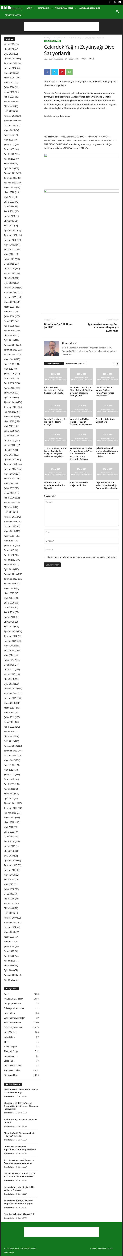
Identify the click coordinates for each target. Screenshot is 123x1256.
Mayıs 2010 (9, 875)
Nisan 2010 (9, 879)
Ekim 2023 (9, 106)
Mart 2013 (8, 712)
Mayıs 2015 (9, 588)
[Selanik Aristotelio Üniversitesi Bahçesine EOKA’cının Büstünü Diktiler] (107, 437)
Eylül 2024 (9, 54)
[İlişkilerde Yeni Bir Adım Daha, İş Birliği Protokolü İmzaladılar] (107, 471)
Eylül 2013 (9, 684)
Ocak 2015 (9, 607)
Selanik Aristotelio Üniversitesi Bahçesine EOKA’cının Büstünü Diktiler (107, 452)
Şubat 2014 (9, 660)
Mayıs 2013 (9, 703)
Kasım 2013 (9, 674)
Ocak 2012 (9, 779)
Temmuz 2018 (10, 407)
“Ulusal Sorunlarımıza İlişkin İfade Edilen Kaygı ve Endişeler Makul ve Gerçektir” (55, 452)
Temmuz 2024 (10, 63)
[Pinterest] (62, 72)
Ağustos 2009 (10, 918)
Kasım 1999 (9, 980)
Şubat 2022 (9, 202)
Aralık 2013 (9, 669)
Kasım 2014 (9, 617)
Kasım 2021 (9, 216)
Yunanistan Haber (64, 8)
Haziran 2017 (10, 469)
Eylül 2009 (9, 913)
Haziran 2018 (10, 412)
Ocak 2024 (9, 92)
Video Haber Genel (12, 1065)
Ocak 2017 (9, 493)
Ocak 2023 (9, 149)
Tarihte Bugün (10, 1046)
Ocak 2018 (9, 436)
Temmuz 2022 (10, 178)
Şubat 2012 (9, 774)
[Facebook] (110, 2)
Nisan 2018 (9, 421)
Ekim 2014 (9, 622)
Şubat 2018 (9, 431)
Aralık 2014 (9, 612)
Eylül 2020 (9, 283)
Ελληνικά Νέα (10, 1075)
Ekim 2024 (9, 49)
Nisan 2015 (9, 593)
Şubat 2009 (9, 946)
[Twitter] (115, 2)
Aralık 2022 (9, 154)
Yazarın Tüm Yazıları (75, 363)
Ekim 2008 (9, 965)
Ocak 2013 (9, 722)
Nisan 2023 (9, 135)
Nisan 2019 (9, 364)
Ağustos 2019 (10, 345)
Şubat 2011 (9, 832)
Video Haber (9, 1061)
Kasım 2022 (9, 159)
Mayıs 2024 (9, 73)
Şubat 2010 (9, 889)
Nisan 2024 (9, 78)
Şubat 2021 (9, 259)
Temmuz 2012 (10, 751)
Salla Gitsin (9, 1037)
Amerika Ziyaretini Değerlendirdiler (79, 484)
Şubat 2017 (9, 488)
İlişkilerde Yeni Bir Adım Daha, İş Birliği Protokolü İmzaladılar (107, 485)
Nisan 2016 (9, 536)
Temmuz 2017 (10, 464)
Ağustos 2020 (10, 288)
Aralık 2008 (9, 956)
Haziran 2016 (10, 526)
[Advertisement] (61, 26)
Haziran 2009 (10, 927)
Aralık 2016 (9, 498)
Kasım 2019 (9, 331)
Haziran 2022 (10, 183)
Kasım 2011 (9, 789)
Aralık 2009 (9, 899)
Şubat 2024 (9, 87)
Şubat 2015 (9, 603)
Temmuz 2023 (10, 120)
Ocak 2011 (9, 836)
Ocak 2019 (9, 378)
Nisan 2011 (9, 822)
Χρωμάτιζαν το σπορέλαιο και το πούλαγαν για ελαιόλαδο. (103, 327)
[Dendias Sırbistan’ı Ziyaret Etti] (107, 408)
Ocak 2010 (9, 894)
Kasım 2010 (9, 846)
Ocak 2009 (9, 951)
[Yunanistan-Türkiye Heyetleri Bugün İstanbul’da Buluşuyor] (81, 408)
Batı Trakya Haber (12, 1022)
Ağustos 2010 (10, 860)
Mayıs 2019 (9, 359)
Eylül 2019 (9, 340)
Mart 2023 (8, 140)
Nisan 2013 (9, 708)
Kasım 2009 (9, 903)
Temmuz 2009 (10, 922)
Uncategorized (10, 1056)
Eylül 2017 (9, 455)
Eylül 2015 (9, 569)
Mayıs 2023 (9, 130)
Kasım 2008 (9, 961)
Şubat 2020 (9, 316)
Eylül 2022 (9, 168)
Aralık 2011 (9, 784)
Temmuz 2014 (10, 636)
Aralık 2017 (9, 440)
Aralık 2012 (9, 727)
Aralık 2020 (9, 268)
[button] (117, 11)
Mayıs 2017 (9, 474)
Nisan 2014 (9, 650)
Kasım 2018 (9, 388)
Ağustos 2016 (10, 517)
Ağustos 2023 (10, 116)
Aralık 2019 (9, 326)
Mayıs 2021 (9, 245)
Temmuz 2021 (10, 235)
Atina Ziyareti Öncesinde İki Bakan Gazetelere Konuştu (54, 390)
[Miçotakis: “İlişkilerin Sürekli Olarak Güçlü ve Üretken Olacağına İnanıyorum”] (81, 376)
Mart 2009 (8, 941)
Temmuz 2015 (10, 579)
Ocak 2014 (9, 665)
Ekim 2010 (9, 851)
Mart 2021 (8, 254)
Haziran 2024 (10, 68)
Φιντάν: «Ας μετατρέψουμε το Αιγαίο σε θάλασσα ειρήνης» (19, 1161)
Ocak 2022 (9, 206)
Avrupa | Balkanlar (12, 1003)
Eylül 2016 (9, 512)
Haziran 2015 (10, 583)
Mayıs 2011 (9, 817)
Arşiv (29, 8)
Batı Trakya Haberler (13, 1027)
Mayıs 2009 (9, 932)
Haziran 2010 (10, 870)
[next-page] (117, 363)
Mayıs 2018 (9, 416)
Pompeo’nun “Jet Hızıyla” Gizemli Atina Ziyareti (55, 485)
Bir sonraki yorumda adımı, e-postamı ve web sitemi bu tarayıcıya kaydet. (81, 557)
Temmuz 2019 (10, 350)
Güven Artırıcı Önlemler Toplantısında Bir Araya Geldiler (20, 1148)
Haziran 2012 (10, 755)
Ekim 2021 (9, 221)
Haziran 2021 (10, 240)
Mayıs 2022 (9, 187)
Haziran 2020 (10, 297)
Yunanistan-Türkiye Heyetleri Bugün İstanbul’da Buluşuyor (81, 422)
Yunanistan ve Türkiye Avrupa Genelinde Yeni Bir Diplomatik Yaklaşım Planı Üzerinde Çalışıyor (81, 453)
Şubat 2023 (9, 144)
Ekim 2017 (9, 450)
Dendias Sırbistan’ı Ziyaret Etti (105, 420)
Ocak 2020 (9, 321)
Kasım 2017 (9, 445)
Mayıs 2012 (9, 760)
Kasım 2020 (9, 273)
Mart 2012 (8, 770)
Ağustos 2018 (10, 402)
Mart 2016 (8, 541)
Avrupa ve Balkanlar (89, 8)
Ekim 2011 (9, 794)
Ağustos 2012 (10, 746)
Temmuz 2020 (10, 292)
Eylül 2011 (8, 798)
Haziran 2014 (10, 641)
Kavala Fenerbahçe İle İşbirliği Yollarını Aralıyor (55, 422)
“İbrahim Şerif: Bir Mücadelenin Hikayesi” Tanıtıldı (19, 1134)
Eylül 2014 (9, 626)
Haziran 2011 (10, 813)
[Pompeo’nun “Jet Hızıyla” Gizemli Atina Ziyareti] (55, 471)
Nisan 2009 (9, 937)
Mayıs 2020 (9, 302)
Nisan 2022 (9, 192)
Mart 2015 (8, 598)
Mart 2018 (8, 426)
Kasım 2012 (9, 731)
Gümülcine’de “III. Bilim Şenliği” (58, 325)
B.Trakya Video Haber (14, 1008)
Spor (6, 1042)
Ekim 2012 (9, 736)
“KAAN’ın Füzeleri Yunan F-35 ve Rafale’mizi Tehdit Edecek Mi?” (105, 391)
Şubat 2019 (9, 373)
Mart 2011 (8, 827)
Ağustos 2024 (10, 58)
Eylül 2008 (9, 970)
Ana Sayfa (47, 38)
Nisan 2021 (9, 249)
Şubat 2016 (9, 545)
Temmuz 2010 (10, 865)
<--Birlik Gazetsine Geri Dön (101, 1248)
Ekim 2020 (9, 278)
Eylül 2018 (9, 397)
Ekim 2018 (9, 393)
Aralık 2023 (9, 97)
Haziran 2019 (10, 354)
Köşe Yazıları (10, 1032)
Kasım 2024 (9, 44)
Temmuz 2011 (10, 808)
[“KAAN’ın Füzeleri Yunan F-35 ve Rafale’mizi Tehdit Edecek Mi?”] (107, 376)
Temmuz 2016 (10, 521)
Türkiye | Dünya (13, 15)
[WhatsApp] (69, 72)
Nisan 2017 (9, 478)
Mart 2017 (8, 483)
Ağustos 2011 (10, 803)
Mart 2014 (8, 655)
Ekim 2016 (9, 507)
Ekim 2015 (9, 564)
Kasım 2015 (9, 560)
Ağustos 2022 (10, 173)
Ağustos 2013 (10, 689)
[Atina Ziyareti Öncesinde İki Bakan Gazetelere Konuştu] (55, 376)
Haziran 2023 (10, 125)
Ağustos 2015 (10, 574)
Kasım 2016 (9, 502)
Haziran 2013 (10, 698)
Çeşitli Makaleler (54, 363)
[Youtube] (120, 2)
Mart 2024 (8, 82)
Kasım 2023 (9, 101)
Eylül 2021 (9, 226)
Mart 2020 (8, 311)
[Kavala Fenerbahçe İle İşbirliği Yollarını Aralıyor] (55, 408)
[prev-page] (113, 363)
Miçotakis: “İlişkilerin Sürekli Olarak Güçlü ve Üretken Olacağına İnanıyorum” (81, 391)
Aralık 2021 (9, 211)
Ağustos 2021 (10, 230)
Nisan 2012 (9, 765)
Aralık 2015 (9, 555)
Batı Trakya (43, 8)
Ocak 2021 (9, 264)
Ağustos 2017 (10, 459)
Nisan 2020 (9, 307)
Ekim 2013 (9, 679)
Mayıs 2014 (9, 646)
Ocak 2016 (9, 550)
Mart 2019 (8, 369)
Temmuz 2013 (10, 693)
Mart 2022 (8, 197)
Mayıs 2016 (9, 531)
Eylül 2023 (9, 111)
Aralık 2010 (9, 841)
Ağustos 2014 (10, 631)
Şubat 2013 (9, 717)
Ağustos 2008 (10, 975)
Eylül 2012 (9, 741)
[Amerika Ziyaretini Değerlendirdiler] (81, 471)
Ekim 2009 (9, 908)
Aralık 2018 (9, 383)
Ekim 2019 (9, 335)
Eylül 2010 (9, 856)
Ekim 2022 (9, 163)
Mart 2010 (8, 884)
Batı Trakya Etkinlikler (14, 1018)
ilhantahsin (58, 59)
